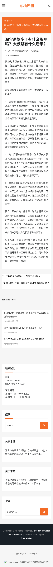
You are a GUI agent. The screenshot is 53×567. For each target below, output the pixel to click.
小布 (8, 51)
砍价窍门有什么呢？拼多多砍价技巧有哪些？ (24, 339)
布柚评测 (27, 6)
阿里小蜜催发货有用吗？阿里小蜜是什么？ (23, 328)
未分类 (36, 51)
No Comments (13, 55)
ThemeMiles (27, 538)
